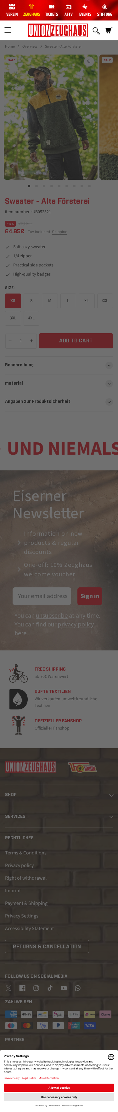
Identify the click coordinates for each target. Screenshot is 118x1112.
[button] (7, 30)
